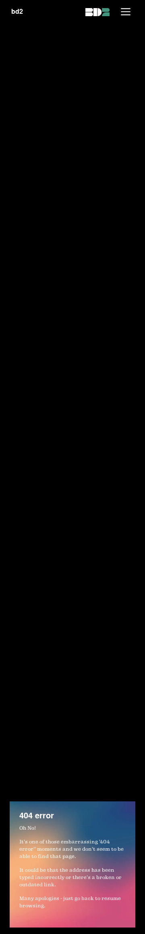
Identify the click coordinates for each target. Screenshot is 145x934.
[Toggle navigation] (126, 12)
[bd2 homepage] (97, 11)
